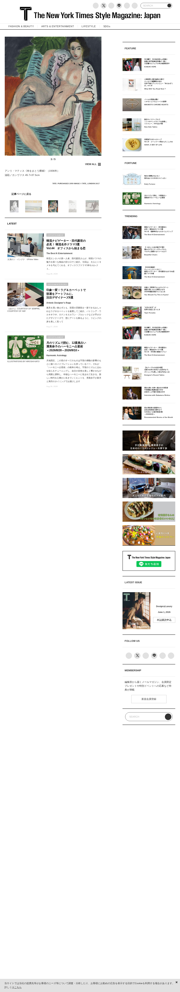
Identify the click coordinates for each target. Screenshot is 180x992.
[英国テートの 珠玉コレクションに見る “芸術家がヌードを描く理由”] (53, 194)
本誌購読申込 (164, 619)
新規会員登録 (149, 699)
